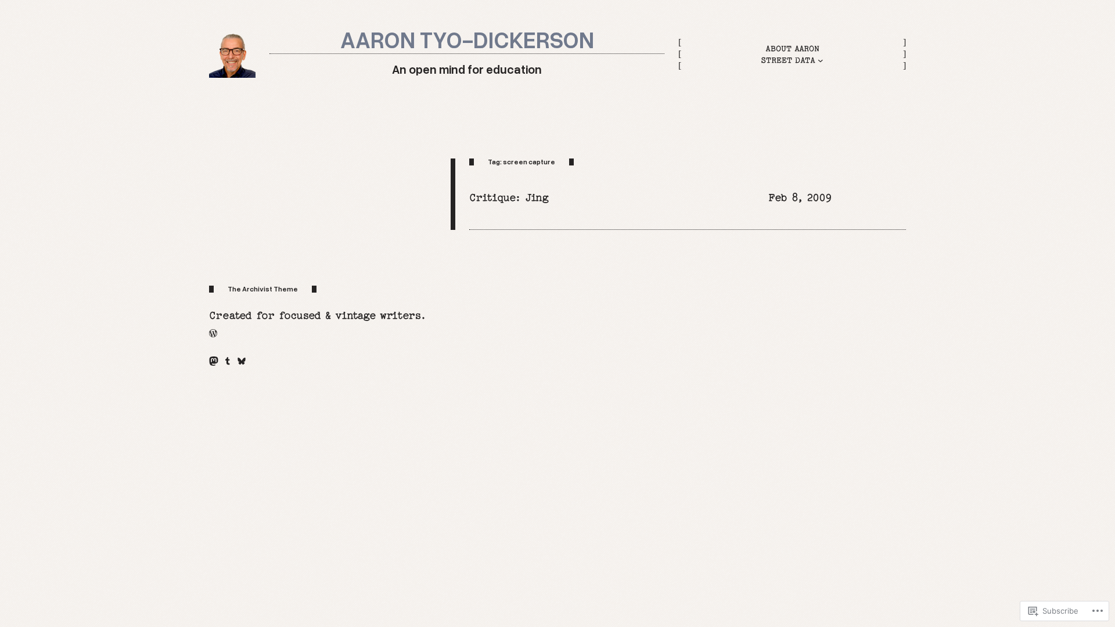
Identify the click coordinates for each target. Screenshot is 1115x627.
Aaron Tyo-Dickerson (467, 39)
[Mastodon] (213, 361)
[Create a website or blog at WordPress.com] (213, 333)
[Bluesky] (241, 361)
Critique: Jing (509, 198)
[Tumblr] (227, 361)
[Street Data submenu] (820, 60)
